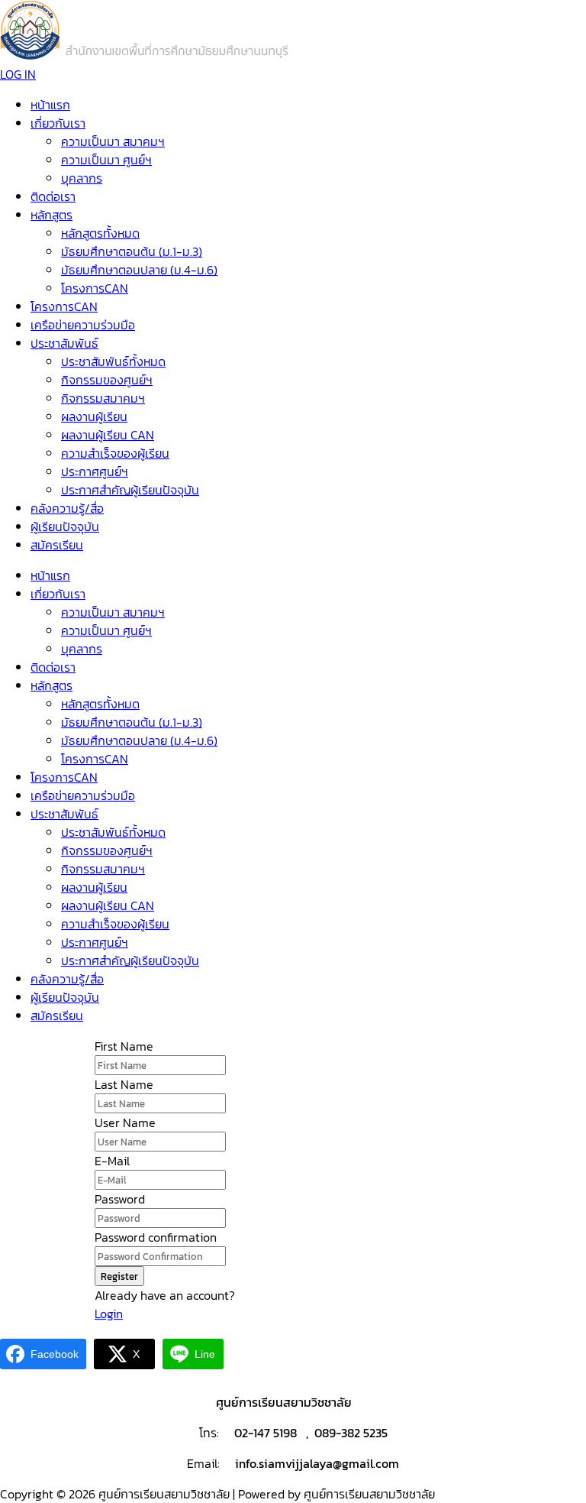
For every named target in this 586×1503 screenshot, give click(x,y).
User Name (125, 1122)
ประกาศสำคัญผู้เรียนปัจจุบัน (130, 490)
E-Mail (112, 1161)
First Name (124, 1046)
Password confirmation (156, 1237)
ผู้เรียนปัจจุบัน (65, 526)
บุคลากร (81, 178)
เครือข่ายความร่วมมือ (83, 325)
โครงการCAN (94, 288)
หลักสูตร (51, 215)
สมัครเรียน (57, 545)
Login (109, 1313)
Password (120, 1199)
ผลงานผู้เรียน (94, 416)
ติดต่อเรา (53, 196)
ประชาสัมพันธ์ (64, 343)
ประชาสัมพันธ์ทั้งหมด (113, 361)
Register (119, 1276)
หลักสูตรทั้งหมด (100, 233)
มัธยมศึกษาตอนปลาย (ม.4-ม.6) (139, 270)
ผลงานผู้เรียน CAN (107, 435)
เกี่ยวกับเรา (58, 123)
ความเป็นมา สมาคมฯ (113, 141)
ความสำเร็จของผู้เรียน (115, 453)
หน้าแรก (50, 105)
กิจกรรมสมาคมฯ (103, 398)
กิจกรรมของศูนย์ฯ (107, 380)
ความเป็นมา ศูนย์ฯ (106, 160)
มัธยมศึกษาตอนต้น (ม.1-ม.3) (131, 251)
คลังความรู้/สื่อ (67, 508)
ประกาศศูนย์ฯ (94, 471)
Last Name (124, 1084)
